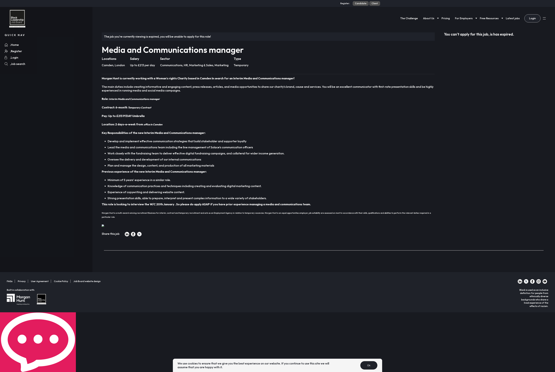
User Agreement (40, 281)
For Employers (464, 18)
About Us (428, 18)
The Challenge (409, 18)
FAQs (9, 281)
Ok (368, 365)
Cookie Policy (61, 281)
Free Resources (489, 18)
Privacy (22, 281)
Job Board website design (87, 281)
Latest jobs (513, 18)
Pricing (446, 18)
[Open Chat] (38, 342)
